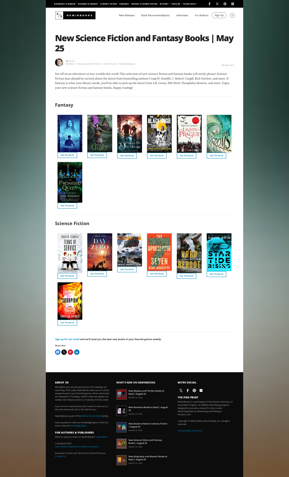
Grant (72, 60)
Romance (124, 4)
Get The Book (67, 154)
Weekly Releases (127, 63)
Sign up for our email (67, 339)
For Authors (201, 15)
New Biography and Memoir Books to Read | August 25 (147, 458)
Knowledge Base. (78, 425)
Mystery (164, 4)
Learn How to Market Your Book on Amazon (77, 446)
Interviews (182, 15)
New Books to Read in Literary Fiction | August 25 (147, 425)
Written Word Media (91, 415)
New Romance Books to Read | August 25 (148, 409)
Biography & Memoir (65, 4)
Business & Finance (88, 4)
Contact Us (60, 456)
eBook (72, 63)
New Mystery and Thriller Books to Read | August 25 (146, 392)
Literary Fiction (108, 4)
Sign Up (219, 15)
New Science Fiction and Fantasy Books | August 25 (145, 442)
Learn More (101, 436)
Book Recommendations (155, 15)
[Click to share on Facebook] (57, 352)
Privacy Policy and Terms (190, 430)
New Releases (127, 15)
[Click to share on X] (64, 352)
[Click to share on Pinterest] (70, 352)
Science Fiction (110, 63)
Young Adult (190, 4)
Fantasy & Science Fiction (144, 4)
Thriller (175, 4)
